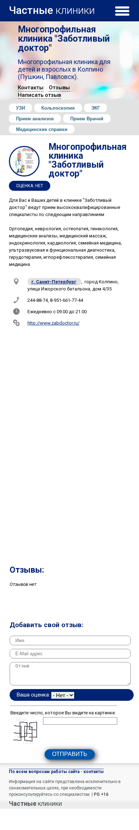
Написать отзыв (39, 95)
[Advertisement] (69, 498)
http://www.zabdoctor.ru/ (53, 323)
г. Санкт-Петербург (53, 281)
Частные (52, 9)
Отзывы (59, 87)
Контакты (30, 87)
